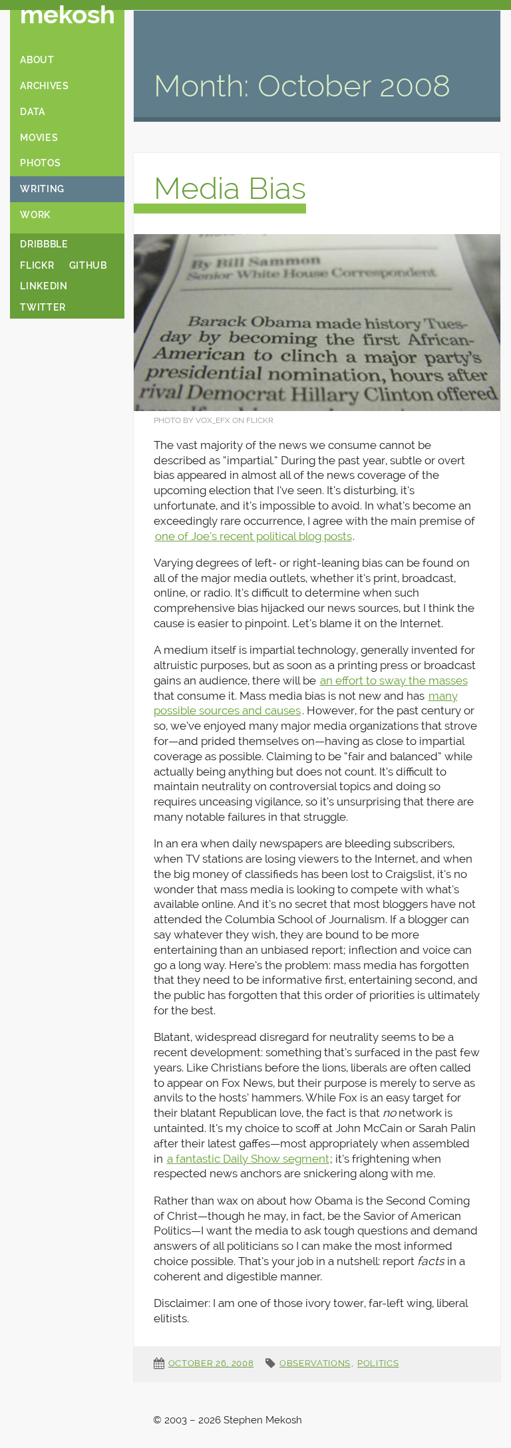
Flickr (37, 265)
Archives (44, 85)
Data (32, 111)
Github (88, 265)
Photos (40, 163)
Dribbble (44, 244)
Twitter (43, 307)
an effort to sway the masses (394, 680)
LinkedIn (43, 286)
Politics (378, 1363)
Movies (39, 137)
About (37, 60)
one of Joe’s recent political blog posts (253, 536)
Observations (315, 1363)
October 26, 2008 (211, 1363)
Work (35, 215)
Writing (42, 189)
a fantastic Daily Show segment (248, 1158)
